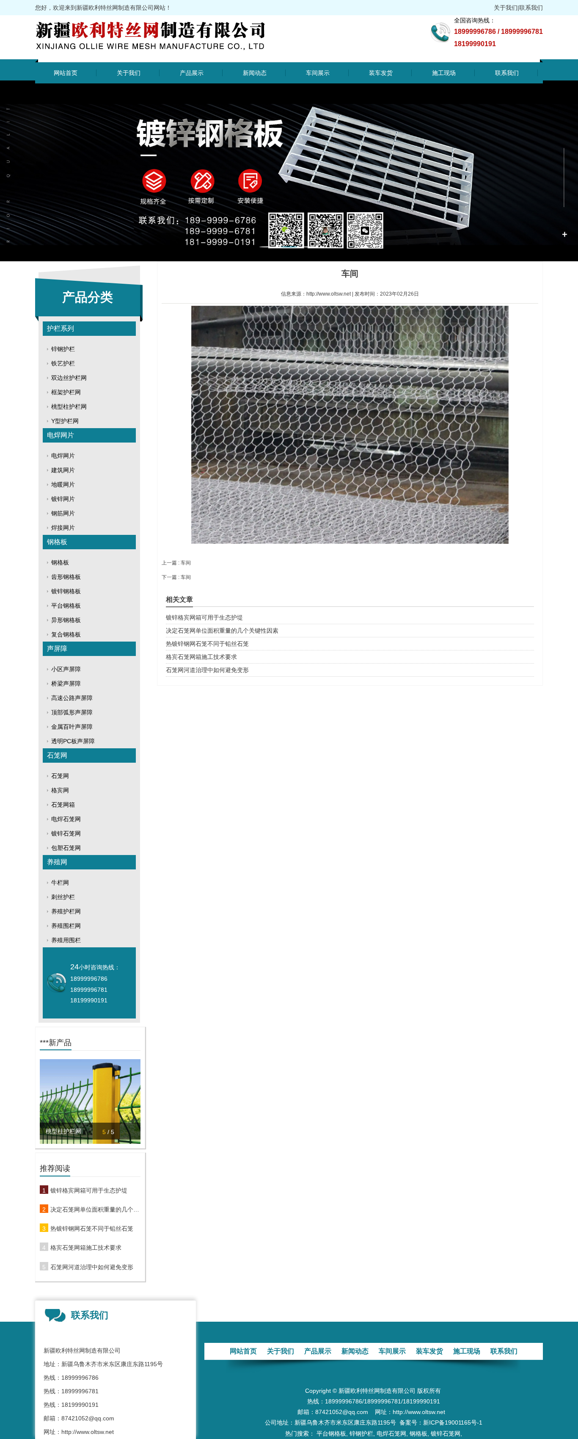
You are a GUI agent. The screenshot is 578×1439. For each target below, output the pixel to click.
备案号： (411, 1422)
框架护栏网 (66, 392)
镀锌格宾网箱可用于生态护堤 (88, 1190)
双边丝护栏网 (69, 377)
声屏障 (57, 648)
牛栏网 (60, 882)
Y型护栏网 (65, 421)
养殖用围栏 (66, 940)
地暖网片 (63, 484)
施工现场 (444, 72)
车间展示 (318, 72)
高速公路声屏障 (72, 698)
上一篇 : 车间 (176, 563)
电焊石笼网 (66, 819)
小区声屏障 (66, 669)
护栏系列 (60, 328)
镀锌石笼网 (66, 833)
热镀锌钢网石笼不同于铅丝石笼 (91, 1228)
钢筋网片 (63, 513)
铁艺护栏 (63, 363)
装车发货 (381, 72)
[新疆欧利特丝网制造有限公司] (169, 53)
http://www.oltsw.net (328, 294)
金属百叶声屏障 (72, 726)
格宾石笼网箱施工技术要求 (85, 1247)
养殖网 (57, 862)
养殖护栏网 (66, 911)
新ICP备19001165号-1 (452, 1422)
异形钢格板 (66, 620)
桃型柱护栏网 (69, 406)
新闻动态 (255, 72)
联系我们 (531, 7)
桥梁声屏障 (66, 683)
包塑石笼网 (66, 847)
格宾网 (60, 790)
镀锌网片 (63, 498)
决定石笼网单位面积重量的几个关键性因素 (95, 1209)
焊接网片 (63, 527)
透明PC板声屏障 (73, 741)
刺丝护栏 (63, 897)
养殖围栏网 (66, 925)
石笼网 (57, 755)
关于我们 (505, 7)
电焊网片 (60, 435)
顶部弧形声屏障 (72, 712)
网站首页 (65, 72)
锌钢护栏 (63, 349)
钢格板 (57, 541)
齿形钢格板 (66, 576)
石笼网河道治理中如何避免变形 (91, 1267)
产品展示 (192, 72)
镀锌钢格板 (66, 591)
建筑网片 (63, 470)
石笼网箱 (63, 804)
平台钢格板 (66, 605)
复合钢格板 (66, 634)
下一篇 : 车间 (176, 577)
